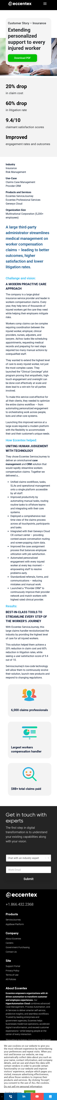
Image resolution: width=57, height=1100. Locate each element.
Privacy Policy (12, 970)
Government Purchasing (18, 947)
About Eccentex (13, 938)
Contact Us (11, 952)
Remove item (45, 858)
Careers (9, 943)
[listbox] (28, 858)
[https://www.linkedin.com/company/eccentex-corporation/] (24, 1096)
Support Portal (13, 966)
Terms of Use (12, 975)
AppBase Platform (15, 924)
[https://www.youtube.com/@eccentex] (37, 1096)
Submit (29, 878)
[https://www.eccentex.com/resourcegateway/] (50, 1096)
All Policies (11, 979)
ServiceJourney (13, 919)
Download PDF (22, 57)
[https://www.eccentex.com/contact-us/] (10, 1096)
